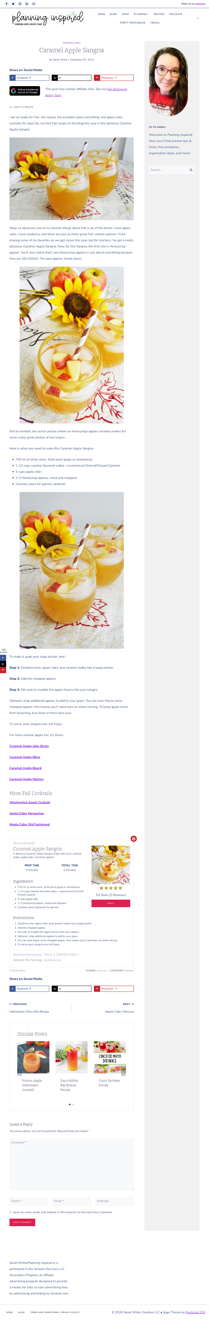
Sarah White (60, 59)
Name (16, 1201)
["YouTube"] (33, 4)
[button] (148, 14)
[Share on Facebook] (3, 658)
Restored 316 (195, 1312)
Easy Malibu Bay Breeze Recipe (69, 1085)
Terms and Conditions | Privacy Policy (55, 1312)
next (123, 1072)
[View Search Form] (198, 18)
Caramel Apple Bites (24, 757)
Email (59, 1201)
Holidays (176, 14)
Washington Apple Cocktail (29, 802)
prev (19, 1072)
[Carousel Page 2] (73, 1104)
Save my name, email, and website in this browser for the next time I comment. (63, 1212)
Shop (125, 14)
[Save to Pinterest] (3, 670)
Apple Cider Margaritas (26, 813)
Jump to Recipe (23, 107)
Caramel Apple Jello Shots (29, 746)
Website (103, 1201)
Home (101, 14)
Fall (78, 43)
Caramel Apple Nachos (26, 779)
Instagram (200, 3)
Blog (113, 14)
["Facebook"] (6, 4)
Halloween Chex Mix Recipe (29, 1008)
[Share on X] (3, 664)
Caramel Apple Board (25, 768)
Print (110, 903)
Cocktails (68, 43)
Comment (19, 1143)
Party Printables (133, 22)
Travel (155, 22)
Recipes (159, 14)
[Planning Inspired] (47, 18)
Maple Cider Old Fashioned (29, 824)
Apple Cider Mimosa (119, 1008)
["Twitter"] (13, 4)
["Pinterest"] (27, 4)
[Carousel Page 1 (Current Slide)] (70, 1104)
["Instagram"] (20, 4)
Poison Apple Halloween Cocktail (32, 1085)
